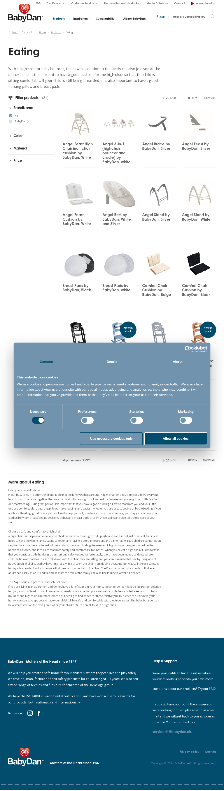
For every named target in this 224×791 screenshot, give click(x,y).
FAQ (212, 688)
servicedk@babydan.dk (171, 731)
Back (15, 32)
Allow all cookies (176, 438)
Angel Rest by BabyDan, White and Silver (116, 219)
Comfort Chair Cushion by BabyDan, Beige (156, 290)
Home (42, 32)
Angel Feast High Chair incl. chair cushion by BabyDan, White (78, 151)
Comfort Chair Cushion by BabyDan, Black (196, 290)
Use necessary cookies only (111, 438)
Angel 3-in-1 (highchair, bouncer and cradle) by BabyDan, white (116, 153)
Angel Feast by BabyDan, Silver (196, 146)
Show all (209, 98)
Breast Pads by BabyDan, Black (77, 287)
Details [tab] (112, 362)
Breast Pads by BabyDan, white (116, 287)
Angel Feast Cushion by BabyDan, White (77, 219)
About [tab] (177, 362)
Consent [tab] (46, 362)
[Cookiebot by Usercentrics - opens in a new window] (188, 349)
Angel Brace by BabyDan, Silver (156, 146)
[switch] (87, 420)
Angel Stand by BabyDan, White (196, 216)
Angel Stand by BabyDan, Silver (156, 216)
